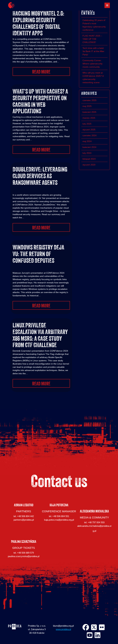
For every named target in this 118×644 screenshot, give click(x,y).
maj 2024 (87, 141)
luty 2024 (87, 153)
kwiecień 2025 (89, 112)
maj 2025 (87, 106)
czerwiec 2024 (89, 135)
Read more (41, 72)
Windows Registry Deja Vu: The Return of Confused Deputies (38, 254)
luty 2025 (87, 123)
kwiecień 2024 (89, 147)
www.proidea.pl (63, 629)
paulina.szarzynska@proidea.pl (23, 556)
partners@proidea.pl (24, 519)
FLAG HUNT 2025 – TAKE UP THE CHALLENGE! (92, 39)
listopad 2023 (89, 159)
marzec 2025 (89, 118)
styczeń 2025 (89, 129)
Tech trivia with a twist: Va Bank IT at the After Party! (93, 51)
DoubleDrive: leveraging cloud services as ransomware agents (40, 176)
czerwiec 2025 (89, 100)
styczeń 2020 (89, 164)
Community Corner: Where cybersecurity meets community (92, 63)
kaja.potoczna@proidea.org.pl (59, 519)
